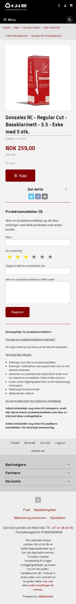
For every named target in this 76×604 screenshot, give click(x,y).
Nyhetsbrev (57, 518)
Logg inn (60, 442)
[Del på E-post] (45, 196)
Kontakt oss (38, 450)
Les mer (48, 581)
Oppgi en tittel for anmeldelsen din (25, 265)
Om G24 (45, 442)
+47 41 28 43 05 (62, 527)
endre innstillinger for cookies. (41, 587)
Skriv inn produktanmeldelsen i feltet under (29, 279)
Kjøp (23, 175)
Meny (11, 19)
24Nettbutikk (45, 596)
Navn (8, 237)
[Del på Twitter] (31, 196)
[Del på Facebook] (38, 196)
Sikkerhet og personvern (30, 518)
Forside (6, 27)
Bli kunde (29, 442)
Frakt (26, 510)
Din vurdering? (14, 250)
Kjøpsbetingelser (45, 510)
